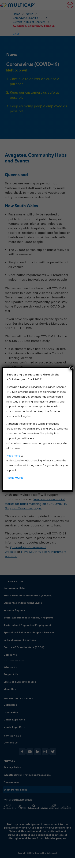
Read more (13, 455)
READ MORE (14, 477)
